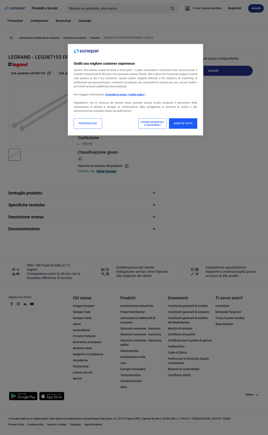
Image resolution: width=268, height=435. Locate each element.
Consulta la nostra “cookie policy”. (125, 94)
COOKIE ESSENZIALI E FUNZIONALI (152, 123)
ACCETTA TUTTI (183, 123)
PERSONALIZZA (88, 123)
